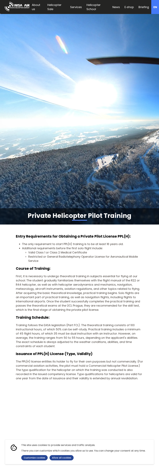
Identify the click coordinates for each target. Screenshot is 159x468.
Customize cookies (34, 457)
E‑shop (129, 7)
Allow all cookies (61, 457)
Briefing (144, 7)
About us (36, 7)
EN (155, 7)
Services (76, 7)
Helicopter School (93, 7)
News (116, 7)
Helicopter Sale (54, 7)
